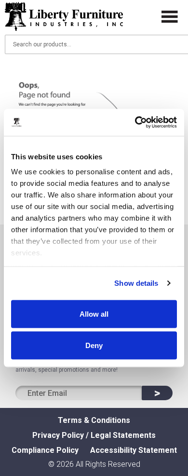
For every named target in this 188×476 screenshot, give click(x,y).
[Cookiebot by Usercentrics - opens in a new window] (135, 122)
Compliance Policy (45, 450)
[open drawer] (170, 16)
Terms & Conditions (94, 420)
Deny (94, 345)
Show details (136, 283)
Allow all (94, 313)
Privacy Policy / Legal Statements (94, 435)
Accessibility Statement (133, 450)
